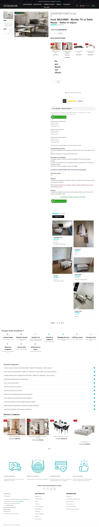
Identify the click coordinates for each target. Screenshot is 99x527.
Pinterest (54, 488)
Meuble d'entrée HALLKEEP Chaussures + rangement (67, 53)
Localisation (58, 1)
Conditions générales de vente (73, 499)
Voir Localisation (20, 501)
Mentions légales (70, 501)
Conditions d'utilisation (71, 506)
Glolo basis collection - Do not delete (63, 12)
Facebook (44, 488)
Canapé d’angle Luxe (78, 52)
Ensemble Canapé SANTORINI (90, 52)
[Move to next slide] (58, 82)
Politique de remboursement (72, 509)
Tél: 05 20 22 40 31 (9, 505)
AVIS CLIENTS (38, 519)
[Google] (60, 323)
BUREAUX (37, 511)
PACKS (36, 501)
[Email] (62, 323)
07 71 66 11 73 (7, 511)
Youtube (51, 488)
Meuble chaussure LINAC (56, 52)
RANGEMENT (38, 509)
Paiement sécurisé (70, 504)
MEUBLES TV (38, 496)
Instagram (47, 488)
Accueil (52, 12)
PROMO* (37, 516)
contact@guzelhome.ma (13, 513)
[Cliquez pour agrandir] (17, 34)
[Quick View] (59, 48)
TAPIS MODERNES (39, 514)
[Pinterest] (64, 323)
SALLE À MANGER (39, 506)
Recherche (68, 496)
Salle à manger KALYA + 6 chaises (61, 436)
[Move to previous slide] (53, 82)
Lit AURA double (84, 441)
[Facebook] (56, 323)
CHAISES (37, 504)
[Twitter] (58, 323)
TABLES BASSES (39, 499)
